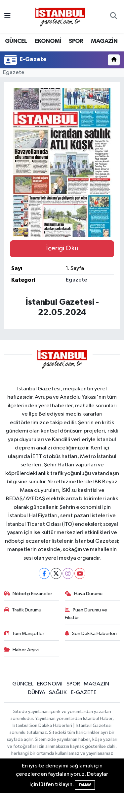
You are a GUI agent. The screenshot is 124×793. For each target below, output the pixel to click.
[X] (56, 573)
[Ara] (113, 16)
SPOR (76, 41)
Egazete (13, 72)
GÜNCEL (16, 41)
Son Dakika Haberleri (94, 633)
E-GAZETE (84, 692)
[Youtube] (79, 573)
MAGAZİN (104, 41)
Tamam (84, 785)
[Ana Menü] (7, 16)
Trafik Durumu (26, 609)
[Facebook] (44, 573)
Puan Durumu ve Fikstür (86, 613)
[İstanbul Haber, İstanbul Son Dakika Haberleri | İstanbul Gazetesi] (60, 16)
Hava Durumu (88, 593)
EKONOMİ (48, 41)
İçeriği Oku (62, 248)
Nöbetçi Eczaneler (32, 593)
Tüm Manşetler (28, 633)
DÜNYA (36, 692)
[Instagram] (67, 573)
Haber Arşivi (26, 649)
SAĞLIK (58, 692)
